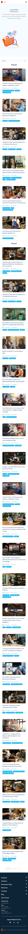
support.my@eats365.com (6, 913)
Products (4, 878)
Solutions (4, 881)
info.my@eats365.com (5, 908)
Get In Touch (5, 898)
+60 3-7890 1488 (4, 906)
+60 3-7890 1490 (4, 911)
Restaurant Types (6, 884)
